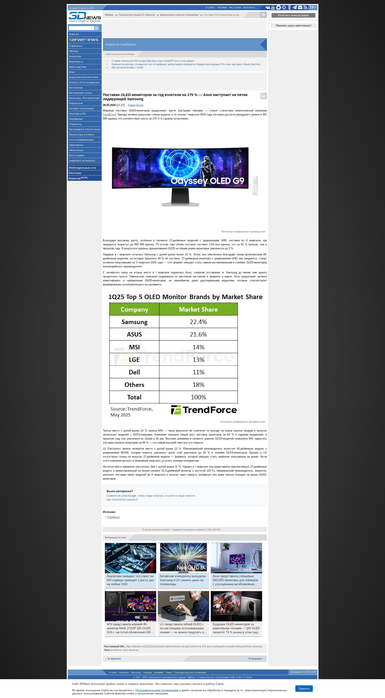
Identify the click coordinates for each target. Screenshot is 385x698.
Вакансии (78, 178)
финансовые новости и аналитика (179, 15)
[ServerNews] (85, 40)
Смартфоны (76, 145)
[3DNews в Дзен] (284, 7)
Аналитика (75, 56)
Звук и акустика (77, 67)
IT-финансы (75, 46)
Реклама (222, 7)
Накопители (76, 103)
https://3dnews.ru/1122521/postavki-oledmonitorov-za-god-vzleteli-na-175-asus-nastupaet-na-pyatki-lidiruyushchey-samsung (194, 646)
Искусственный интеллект (84, 77)
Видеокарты (76, 61)
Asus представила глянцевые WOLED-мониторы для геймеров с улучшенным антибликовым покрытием (235, 580)
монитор (134, 650)
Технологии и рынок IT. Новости (137, 15)
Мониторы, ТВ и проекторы (84, 98)
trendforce (116, 650)
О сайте (210, 7)
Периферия (76, 119)
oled (125, 650)
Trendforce (113, 517)
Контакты (249, 7)
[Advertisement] (185, 28)
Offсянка (73, 51)
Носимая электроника (81, 108)
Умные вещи (76, 150)
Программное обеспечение (84, 129)
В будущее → (257, 658)
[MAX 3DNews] (278, 7)
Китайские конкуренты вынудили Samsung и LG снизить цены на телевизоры (183, 580)
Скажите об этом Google (121, 495)
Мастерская (76, 87)
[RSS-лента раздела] (263, 15)
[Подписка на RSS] (305, 7)
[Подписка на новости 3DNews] (300, 7)
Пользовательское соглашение (190, 672)
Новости (74, 34)
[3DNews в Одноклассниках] (289, 7)
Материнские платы (80, 93)
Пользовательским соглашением (157, 690)
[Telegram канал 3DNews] (295, 7)
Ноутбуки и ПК (77, 113)
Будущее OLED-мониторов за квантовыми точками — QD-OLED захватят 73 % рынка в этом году (236, 628)
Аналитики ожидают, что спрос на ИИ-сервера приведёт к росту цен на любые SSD (130, 580)
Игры (72, 72)
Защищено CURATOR (303, 672)
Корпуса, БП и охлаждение (84, 82)
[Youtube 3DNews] (273, 7)
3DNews (109, 15)
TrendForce (109, 114)
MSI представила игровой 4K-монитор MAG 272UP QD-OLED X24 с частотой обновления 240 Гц (129, 628)
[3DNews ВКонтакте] (268, 7)
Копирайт (159, 672)
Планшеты (75, 124)
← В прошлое (113, 658)
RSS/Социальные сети (82, 168)
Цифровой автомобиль (82, 160)
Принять (304, 688)
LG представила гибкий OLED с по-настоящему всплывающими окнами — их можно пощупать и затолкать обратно (182, 628)
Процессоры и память (81, 134)
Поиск (169, 672)
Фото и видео (76, 155)
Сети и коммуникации (81, 139)
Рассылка (235, 7)
